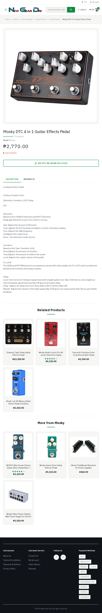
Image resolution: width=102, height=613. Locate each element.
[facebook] (56, 557)
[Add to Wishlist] (29, 322)
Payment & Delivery (12, 564)
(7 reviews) (19, 136)
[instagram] (63, 557)
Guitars (15, 19)
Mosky (12, 140)
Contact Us (33, 556)
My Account (33, 560)
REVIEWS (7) (29, 179)
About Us (7, 556)
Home (7, 19)
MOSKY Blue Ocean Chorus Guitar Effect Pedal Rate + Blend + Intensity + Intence (18, 468)
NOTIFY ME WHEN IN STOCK (53, 163)
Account (95, 2)
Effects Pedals (27, 19)
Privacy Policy (9, 569)
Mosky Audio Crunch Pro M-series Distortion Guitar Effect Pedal (51, 355)
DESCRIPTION (12, 179)
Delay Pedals (55, 19)
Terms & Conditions (12, 560)
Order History (34, 564)
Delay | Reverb (41, 19)
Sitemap (32, 569)
